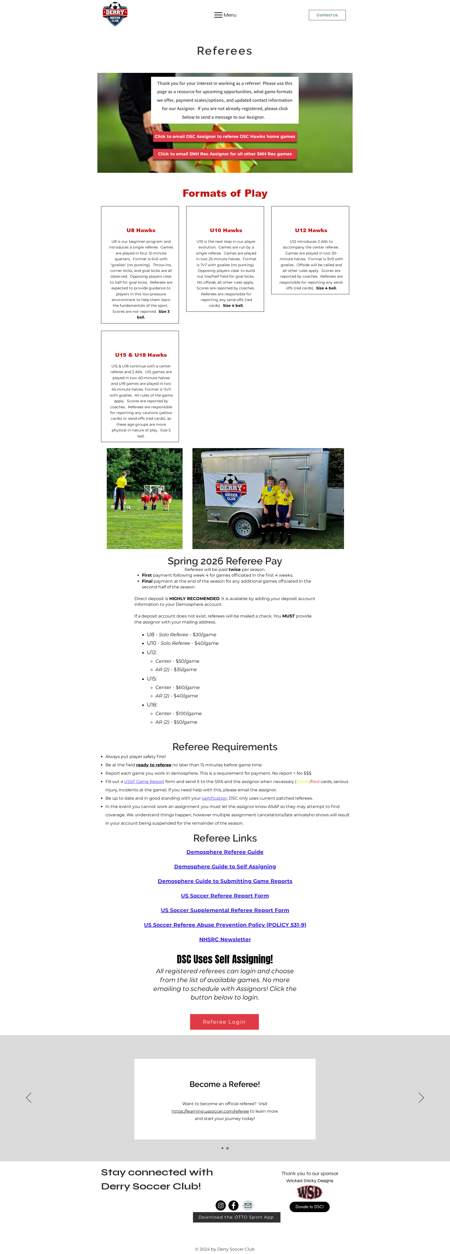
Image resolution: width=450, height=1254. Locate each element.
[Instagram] (221, 1205)
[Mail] (248, 1205)
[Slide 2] (228, 1148)
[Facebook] (233, 1205)
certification (214, 798)
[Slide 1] (223, 1148)
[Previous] (28, 1098)
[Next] (421, 1098)
